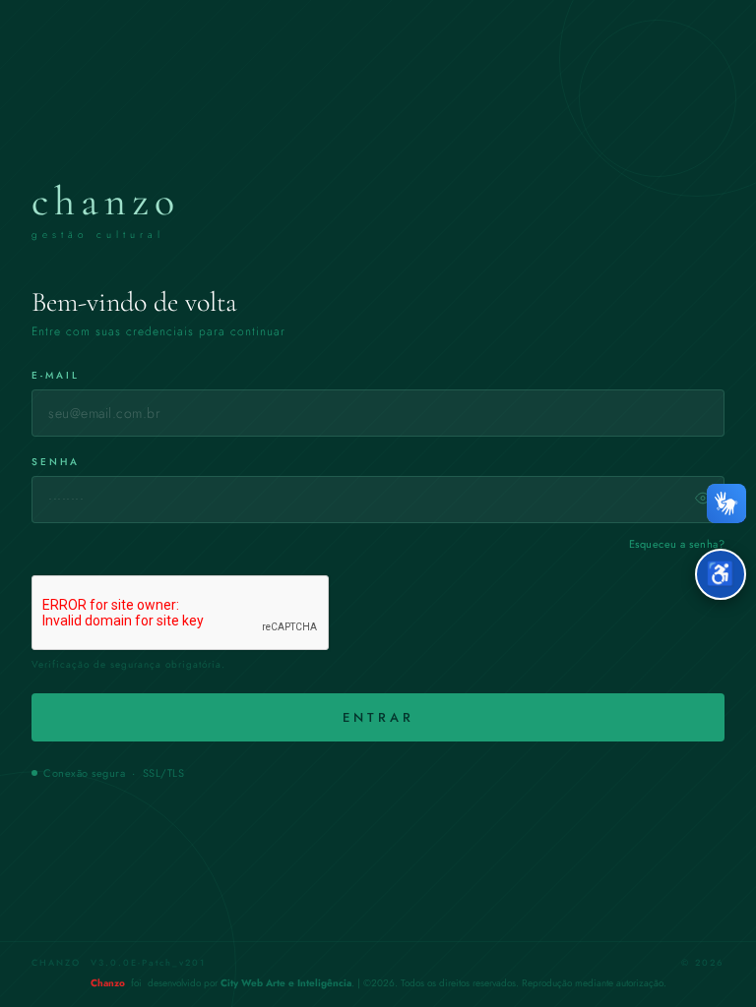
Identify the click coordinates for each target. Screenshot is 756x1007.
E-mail (56, 375)
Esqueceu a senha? (677, 544)
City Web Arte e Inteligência (285, 983)
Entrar (378, 717)
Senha (56, 461)
